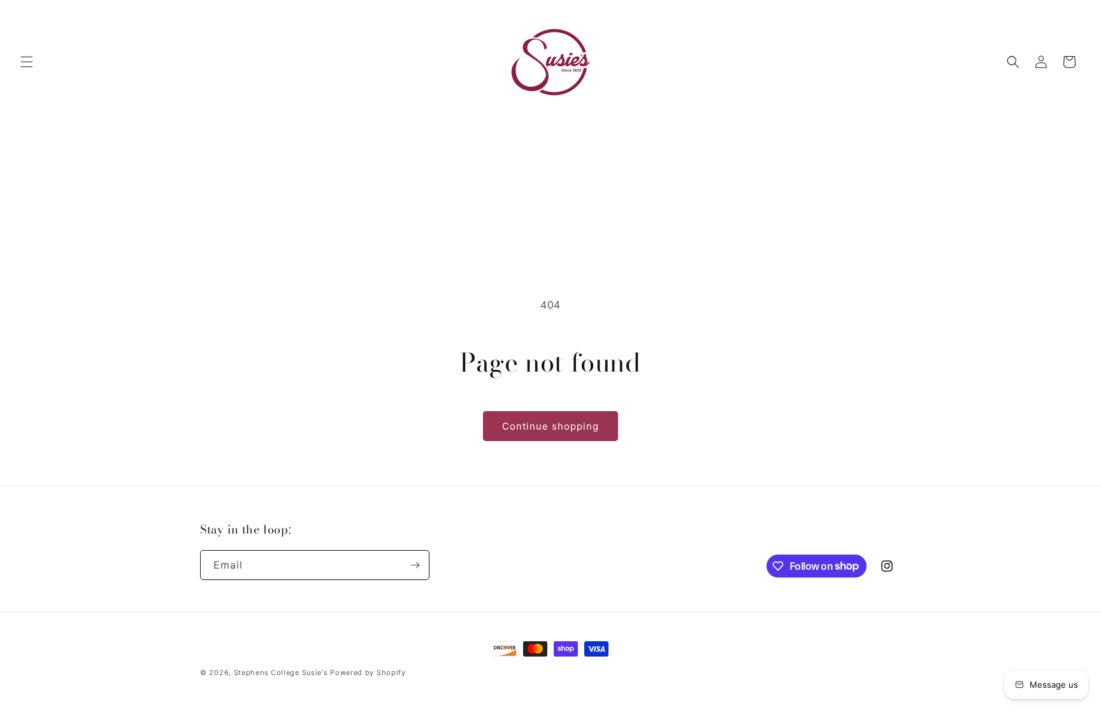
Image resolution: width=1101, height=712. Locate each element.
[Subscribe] (415, 565)
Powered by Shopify (368, 672)
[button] (27, 62)
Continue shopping (550, 426)
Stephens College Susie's (281, 672)
